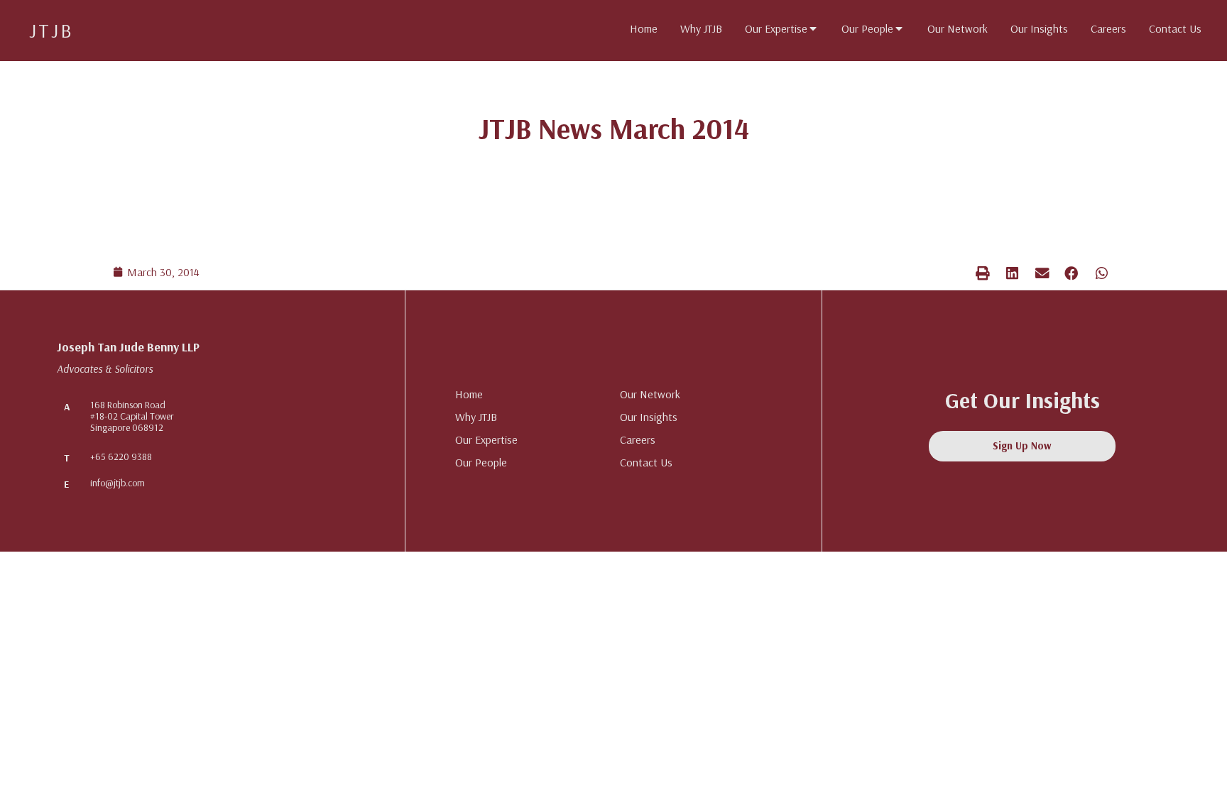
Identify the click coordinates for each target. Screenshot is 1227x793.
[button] (983, 273)
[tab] (643, 28)
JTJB (51, 30)
